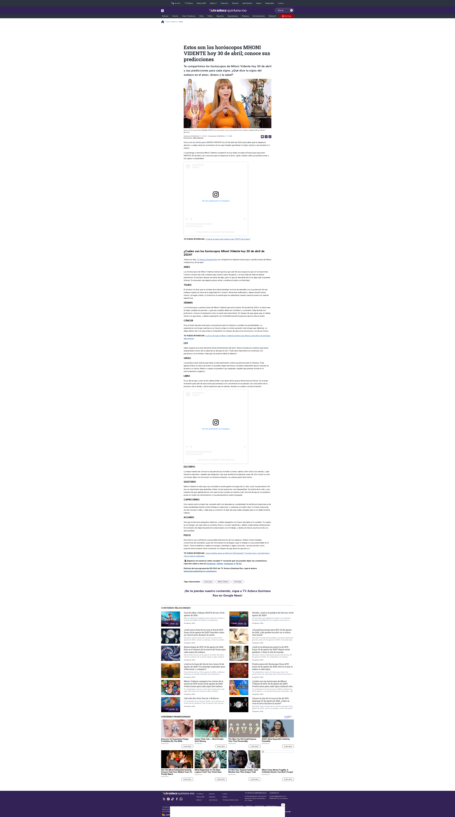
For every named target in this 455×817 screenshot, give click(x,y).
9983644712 (273, 798)
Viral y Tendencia (188, 16)
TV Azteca (189, 3)
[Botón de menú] (162, 10)
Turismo (175, 16)
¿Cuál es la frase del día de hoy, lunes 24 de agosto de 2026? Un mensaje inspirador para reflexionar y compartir (204, 666)
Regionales (269, 3)
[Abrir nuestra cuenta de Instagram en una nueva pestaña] (168, 798)
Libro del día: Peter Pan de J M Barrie (201, 698)
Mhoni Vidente (223, 582)
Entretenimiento (259, 16)
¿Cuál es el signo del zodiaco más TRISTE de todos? (227, 239)
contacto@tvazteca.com (277, 796)
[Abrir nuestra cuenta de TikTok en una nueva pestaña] (172, 798)
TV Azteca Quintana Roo (207, 259)
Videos (258, 3)
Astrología (238, 582)
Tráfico (210, 16)
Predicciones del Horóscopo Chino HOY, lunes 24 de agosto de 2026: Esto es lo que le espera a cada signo (272, 666)
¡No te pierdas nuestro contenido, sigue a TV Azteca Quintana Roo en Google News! (227, 593)
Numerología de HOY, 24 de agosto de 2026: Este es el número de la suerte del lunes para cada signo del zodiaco (205, 649)
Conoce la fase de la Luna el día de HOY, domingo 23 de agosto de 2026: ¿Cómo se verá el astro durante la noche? (270, 701)
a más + (281, 3)
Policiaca (245, 16)
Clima (201, 16)
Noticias (235, 3)
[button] (283, 804)
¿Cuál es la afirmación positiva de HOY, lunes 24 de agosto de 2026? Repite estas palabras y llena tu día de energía (271, 649)
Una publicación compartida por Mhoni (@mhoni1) (216, 232)
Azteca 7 (213, 3)
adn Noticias (247, 3)
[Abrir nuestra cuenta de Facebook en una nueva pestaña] (176, 798)
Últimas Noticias (275, 16)
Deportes (224, 3)
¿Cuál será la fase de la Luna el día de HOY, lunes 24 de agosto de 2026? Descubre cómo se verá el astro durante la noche (204, 632)
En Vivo (288, 16)
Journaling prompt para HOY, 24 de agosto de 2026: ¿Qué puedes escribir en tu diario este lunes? (272, 632)
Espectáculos (233, 16)
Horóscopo (208, 582)
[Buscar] (291, 10)
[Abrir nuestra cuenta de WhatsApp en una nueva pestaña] (181, 798)
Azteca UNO (201, 3)
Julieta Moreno (198, 138)
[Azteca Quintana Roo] (228, 10)
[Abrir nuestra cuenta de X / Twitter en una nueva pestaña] (164, 798)
